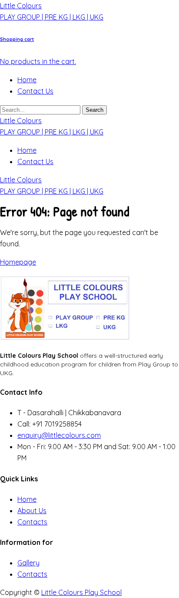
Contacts (32, 521)
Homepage (18, 262)
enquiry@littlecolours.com (59, 435)
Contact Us (35, 91)
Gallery (28, 562)
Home (26, 79)
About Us (31, 510)
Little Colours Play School (81, 592)
